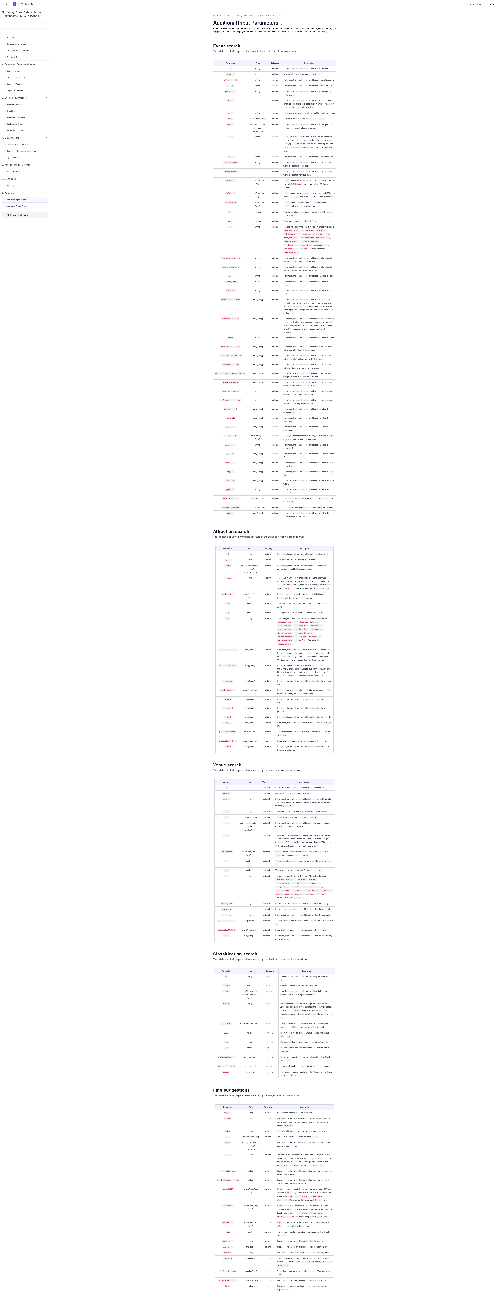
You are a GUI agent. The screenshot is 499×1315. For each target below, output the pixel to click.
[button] (25, 37)
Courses (226, 15)
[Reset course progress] (46, 22)
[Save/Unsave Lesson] (282, 23)
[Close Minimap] (49, 18)
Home (215, 15)
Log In (491, 4)
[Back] (7, 4)
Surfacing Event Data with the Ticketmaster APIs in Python (21, 14)
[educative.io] (14, 4)
